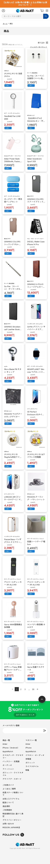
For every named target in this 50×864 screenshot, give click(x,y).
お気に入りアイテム (11, 798)
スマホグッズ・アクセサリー (13, 756)
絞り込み (41, 42)
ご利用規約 (7, 810)
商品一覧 (6, 740)
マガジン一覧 (31, 740)
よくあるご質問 (9, 788)
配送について (8, 802)
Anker (5, 744)
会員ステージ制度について (13, 793)
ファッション (8, 769)
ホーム (5, 24)
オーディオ (7, 765)
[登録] (44, 730)
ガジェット (30, 762)
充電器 (28, 759)
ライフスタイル (32, 766)
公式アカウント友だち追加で (25, 710)
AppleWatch (8, 751)
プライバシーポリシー (12, 820)
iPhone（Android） (11, 747)
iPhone (28, 747)
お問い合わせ (8, 823)
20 (33, 689)
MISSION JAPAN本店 (11, 827)
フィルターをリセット (38, 47)
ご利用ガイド (8, 785)
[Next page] (37, 689)
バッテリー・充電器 (11, 761)
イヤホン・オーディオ (34, 755)
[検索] (46, 16)
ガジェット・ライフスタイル (13, 773)
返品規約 (6, 806)
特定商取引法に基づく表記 (13, 814)
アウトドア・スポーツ (12, 779)
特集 (27, 770)
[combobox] (25, 16)
